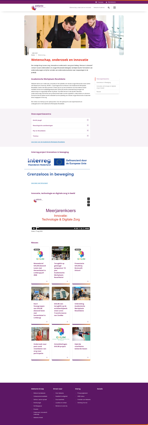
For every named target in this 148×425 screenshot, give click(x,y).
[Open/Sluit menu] (115, 8)
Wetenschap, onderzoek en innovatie (80, 7)
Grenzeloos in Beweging (104, 82)
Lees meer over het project (39, 183)
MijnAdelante (112, 2)
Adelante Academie (99, 7)
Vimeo (33, 231)
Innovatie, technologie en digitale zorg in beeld (106, 87)
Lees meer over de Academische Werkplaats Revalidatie (48, 142)
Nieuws (99, 91)
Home (33, 55)
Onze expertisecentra (103, 79)
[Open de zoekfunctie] (109, 8)
